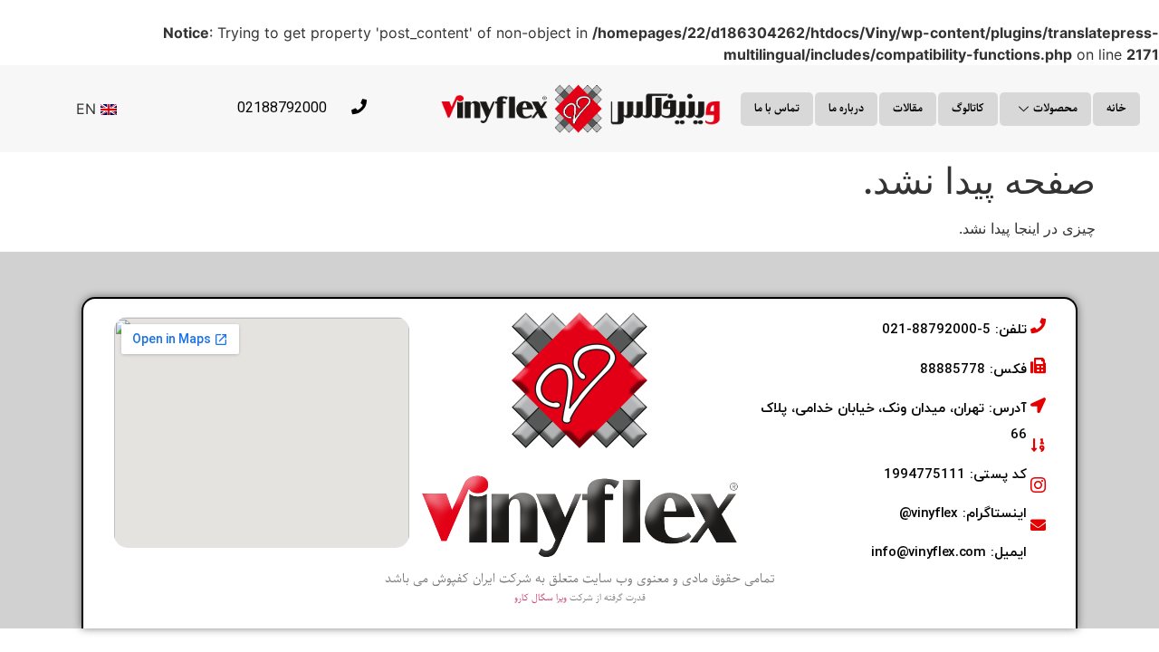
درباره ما (846, 108)
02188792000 (282, 107)
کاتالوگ (968, 108)
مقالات (908, 108)
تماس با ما (777, 108)
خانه (1116, 108)
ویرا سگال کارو (540, 598)
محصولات (1055, 108)
